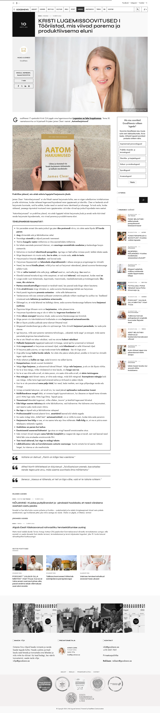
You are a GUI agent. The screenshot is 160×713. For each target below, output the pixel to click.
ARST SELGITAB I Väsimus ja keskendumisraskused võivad (138, 335)
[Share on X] (22, 86)
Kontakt (96, 672)
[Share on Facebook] (18, 86)
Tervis (19, 523)
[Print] (29, 86)
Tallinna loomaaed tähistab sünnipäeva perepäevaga (59, 577)
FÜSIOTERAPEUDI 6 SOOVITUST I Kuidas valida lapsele (137, 238)
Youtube (141, 3)
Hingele (45, 16)
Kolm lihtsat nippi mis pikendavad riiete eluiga (137, 352)
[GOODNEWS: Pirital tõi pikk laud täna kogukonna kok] (24, 618)
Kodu (40, 16)
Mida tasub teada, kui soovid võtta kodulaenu (137, 368)
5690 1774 (71, 652)
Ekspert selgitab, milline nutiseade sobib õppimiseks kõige (136, 272)
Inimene (144, 297)
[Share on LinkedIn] (25, 86)
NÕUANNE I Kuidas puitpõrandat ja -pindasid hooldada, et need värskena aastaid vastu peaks (57, 504)
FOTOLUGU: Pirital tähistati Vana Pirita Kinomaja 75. (136, 288)
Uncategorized (133, 312)
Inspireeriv (26, 73)
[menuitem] (34, 9)
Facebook (125, 3)
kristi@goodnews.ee (73, 654)
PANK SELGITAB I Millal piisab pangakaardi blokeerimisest (136, 222)
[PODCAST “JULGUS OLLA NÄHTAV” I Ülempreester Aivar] (134, 618)
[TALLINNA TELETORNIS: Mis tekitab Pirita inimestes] (68, 618)
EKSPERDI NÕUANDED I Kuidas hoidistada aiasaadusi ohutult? (137, 254)
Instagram (134, 3)
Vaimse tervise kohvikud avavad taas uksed (92, 577)
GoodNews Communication (96, 709)
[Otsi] (143, 200)
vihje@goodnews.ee (21, 660)
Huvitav (20, 499)
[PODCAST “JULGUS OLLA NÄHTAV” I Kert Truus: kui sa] (46, 618)
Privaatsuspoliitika (110, 655)
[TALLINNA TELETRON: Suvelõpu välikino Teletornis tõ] (90, 618)
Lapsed (143, 232)
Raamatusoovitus (23, 75)
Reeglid (71, 672)
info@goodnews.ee (111, 647)
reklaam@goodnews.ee (122, 660)
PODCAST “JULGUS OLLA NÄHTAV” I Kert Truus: (137, 302)
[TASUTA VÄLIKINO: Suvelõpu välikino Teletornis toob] (112, 618)
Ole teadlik (26, 499)
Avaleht (63, 672)
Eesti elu (144, 282)
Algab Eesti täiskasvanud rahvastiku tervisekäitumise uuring (49, 527)
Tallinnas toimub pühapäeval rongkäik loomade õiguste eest (137, 319)
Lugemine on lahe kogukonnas (87, 118)
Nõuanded (131, 248)
